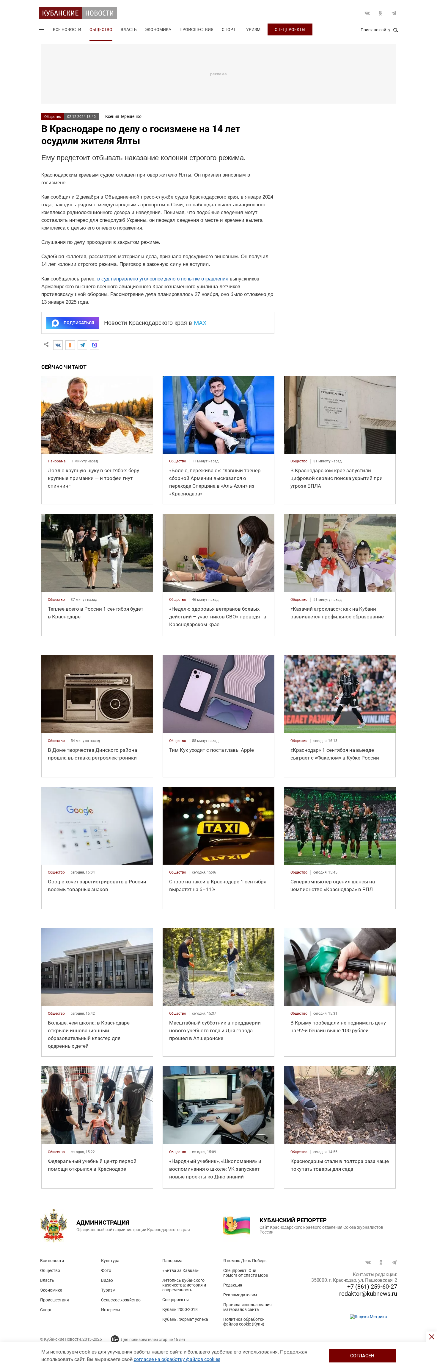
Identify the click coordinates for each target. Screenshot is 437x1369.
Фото (106, 1270)
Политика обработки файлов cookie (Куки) (244, 1321)
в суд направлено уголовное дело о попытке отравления (162, 279)
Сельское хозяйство (121, 1300)
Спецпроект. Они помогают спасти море (245, 1273)
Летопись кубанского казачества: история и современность (184, 1285)
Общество (100, 29)
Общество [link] (177, 461)
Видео (107, 1280)
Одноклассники (380, 13)
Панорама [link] (57, 461)
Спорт (228, 29)
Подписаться (79, 322)
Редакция (232, 1285)
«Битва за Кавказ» (180, 1270)
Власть (129, 29)
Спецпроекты (290, 29)
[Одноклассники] (70, 345)
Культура (110, 1260)
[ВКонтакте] (58, 345)
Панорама (172, 1260)
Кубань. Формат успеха (185, 1319)
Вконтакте (367, 13)
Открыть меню (42, 31)
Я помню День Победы (245, 1260)
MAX (200, 322)
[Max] (94, 345)
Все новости (67, 29)
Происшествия (196, 29)
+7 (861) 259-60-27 (372, 1286)
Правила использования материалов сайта (247, 1307)
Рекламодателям (240, 1294)
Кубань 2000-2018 (180, 1309)
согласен (362, 1356)
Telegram (393, 13)
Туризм (252, 29)
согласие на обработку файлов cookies (177, 1359)
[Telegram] (82, 345)
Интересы (110, 1309)
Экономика (158, 29)
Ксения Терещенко (123, 116)
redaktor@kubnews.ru (368, 1293)
